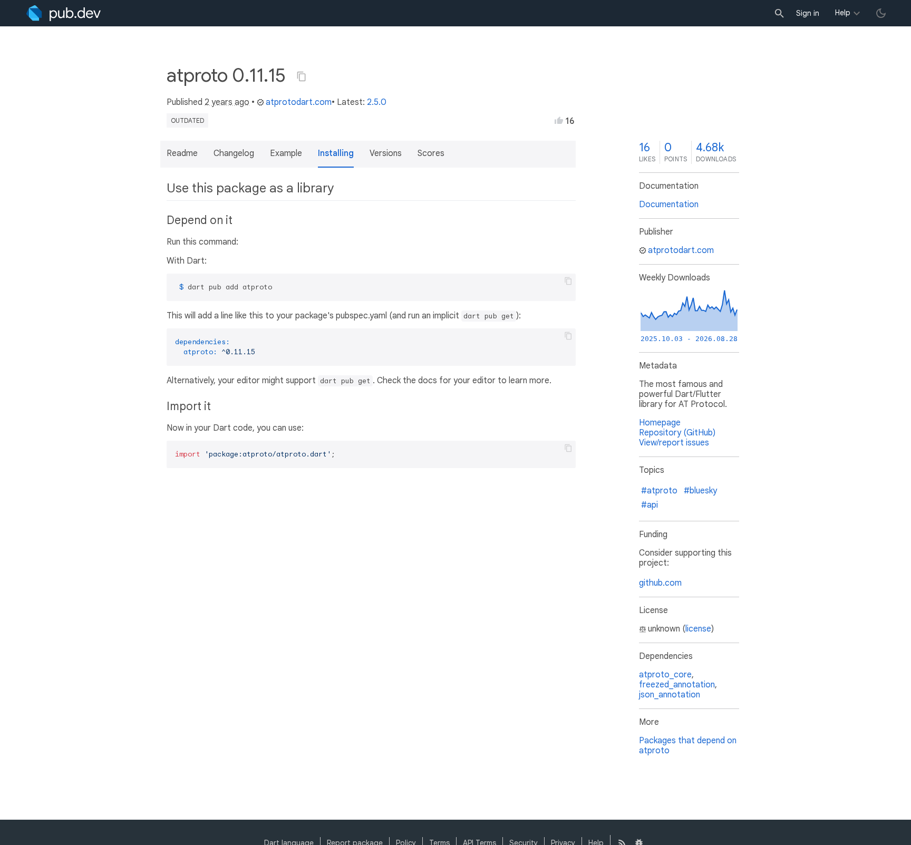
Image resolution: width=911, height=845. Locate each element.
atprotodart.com (299, 102)
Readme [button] (182, 153)
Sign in (807, 13)
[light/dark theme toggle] (881, 13)
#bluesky (700, 490)
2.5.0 (376, 102)
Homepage (660, 422)
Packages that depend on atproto (687, 745)
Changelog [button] (234, 153)
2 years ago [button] (227, 102)
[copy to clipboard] (568, 281)
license (698, 629)
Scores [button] (431, 153)
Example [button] (286, 153)
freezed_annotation (677, 684)
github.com (660, 583)
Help (842, 12)
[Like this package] (559, 120)
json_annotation (669, 694)
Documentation (669, 204)
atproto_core (665, 674)
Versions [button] (386, 153)
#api (649, 505)
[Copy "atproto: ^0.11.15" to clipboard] (301, 76)
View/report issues (674, 443)
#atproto (659, 490)
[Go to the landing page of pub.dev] (63, 13)
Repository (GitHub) (677, 433)
